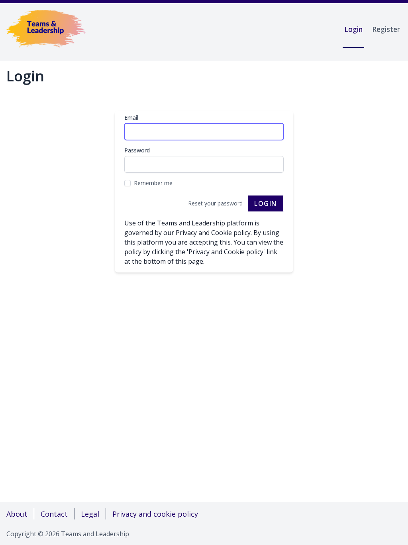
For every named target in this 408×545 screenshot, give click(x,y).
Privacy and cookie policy (155, 514)
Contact (54, 514)
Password (137, 150)
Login (353, 29)
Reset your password (215, 203)
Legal (90, 514)
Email (131, 117)
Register (386, 29)
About (16, 514)
